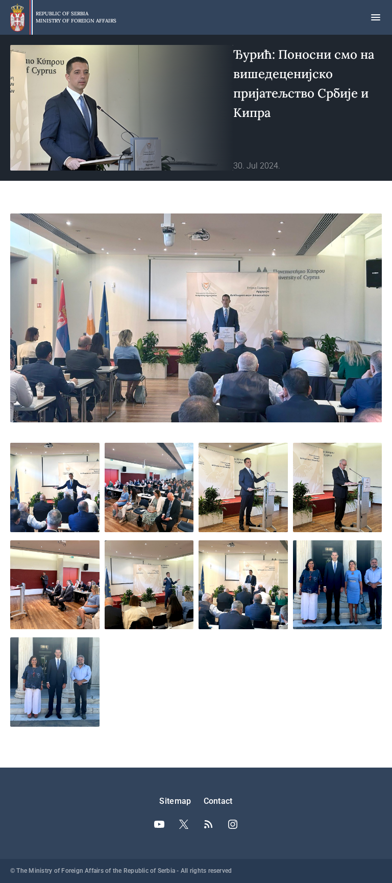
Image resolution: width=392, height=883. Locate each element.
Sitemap (175, 801)
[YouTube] (159, 824)
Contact (218, 801)
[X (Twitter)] (184, 824)
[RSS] (208, 824)
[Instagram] (233, 824)
